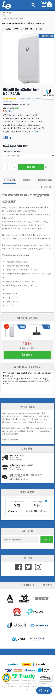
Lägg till (29, 355)
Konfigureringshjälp (12, 151)
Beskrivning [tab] (9, 180)
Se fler (47, 585)
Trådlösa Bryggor (35, 23)
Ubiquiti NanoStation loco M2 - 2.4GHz (24, 28)
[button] (6, 677)
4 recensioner (24, 98)
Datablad (9, 111)
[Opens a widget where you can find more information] (44, 691)
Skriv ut (47, 186)
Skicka (47, 539)
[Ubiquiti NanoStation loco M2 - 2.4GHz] (28, 58)
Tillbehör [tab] (27, 180)
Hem (4, 23)
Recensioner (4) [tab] (45, 180)
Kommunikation (16, 23)
